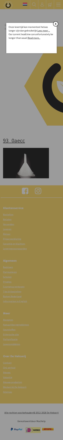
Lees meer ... (43, 30)
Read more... (34, 37)
